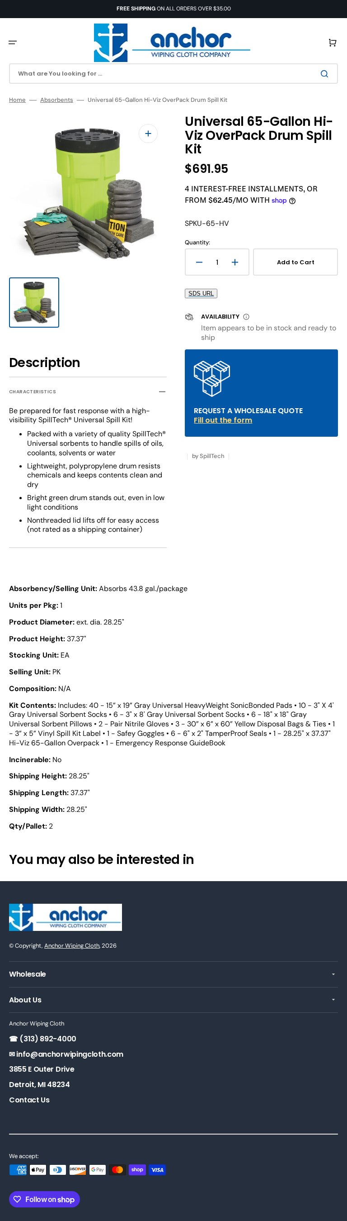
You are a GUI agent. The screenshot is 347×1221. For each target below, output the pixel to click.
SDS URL (201, 293)
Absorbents (56, 100)
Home (17, 100)
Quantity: (197, 242)
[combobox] (173, 73)
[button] (13, 42)
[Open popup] (246, 316)
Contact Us (29, 1100)
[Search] (326, 74)
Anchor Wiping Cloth (71, 945)
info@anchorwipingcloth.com (69, 1054)
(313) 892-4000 (47, 1039)
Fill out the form (223, 420)
